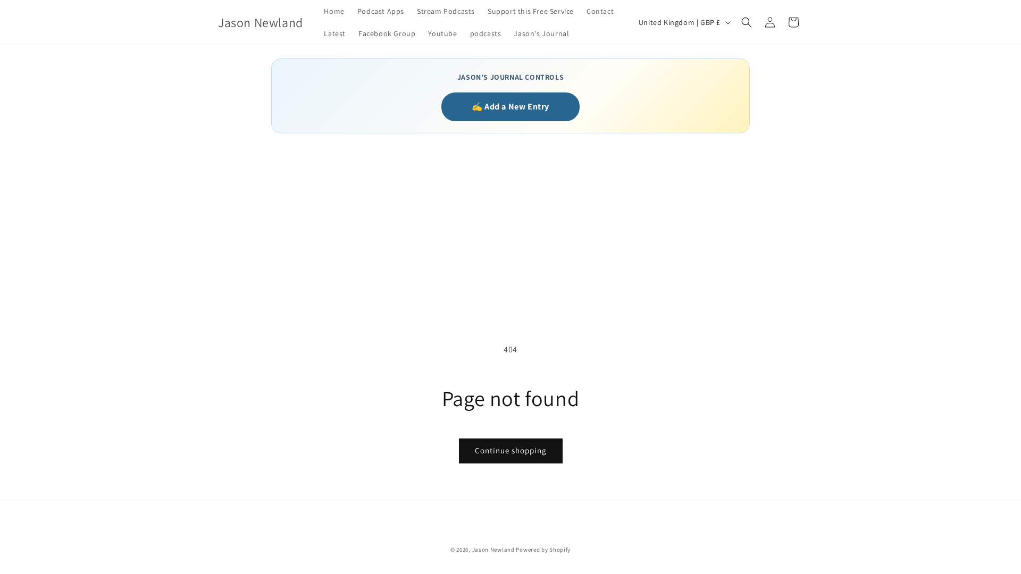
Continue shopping (511, 450)
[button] (746, 22)
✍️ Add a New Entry (510, 106)
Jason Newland (493, 549)
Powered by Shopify (543, 549)
